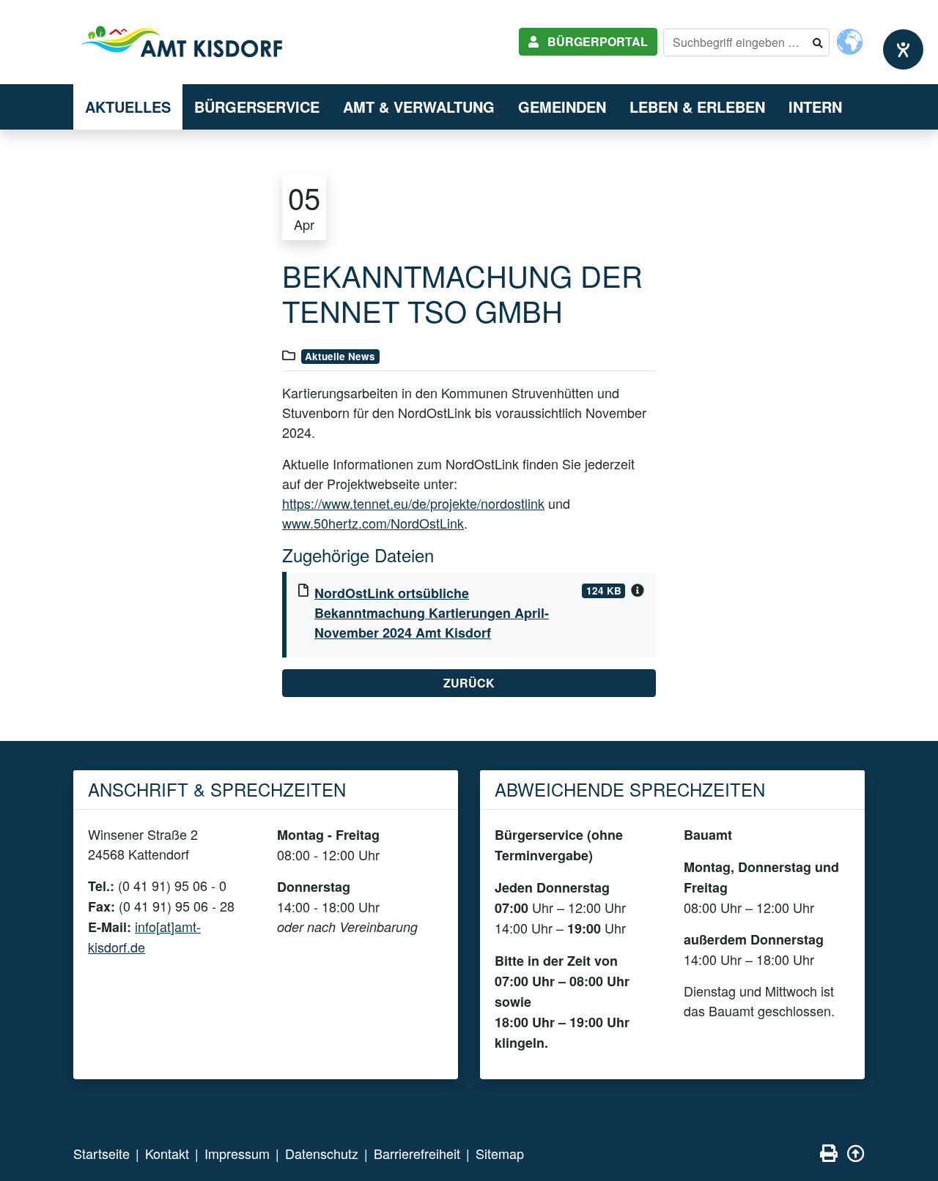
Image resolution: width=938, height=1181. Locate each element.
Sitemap (500, 1153)
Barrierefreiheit (417, 1153)
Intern (815, 106)
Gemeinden (562, 106)
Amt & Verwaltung (419, 106)
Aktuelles (128, 106)
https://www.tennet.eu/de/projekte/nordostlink (413, 503)
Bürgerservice (257, 106)
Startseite (101, 1153)
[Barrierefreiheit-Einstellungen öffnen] (903, 49)
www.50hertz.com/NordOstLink (373, 522)
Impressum (237, 1153)
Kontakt (167, 1153)
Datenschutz (321, 1153)
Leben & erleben (697, 106)
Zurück (469, 682)
